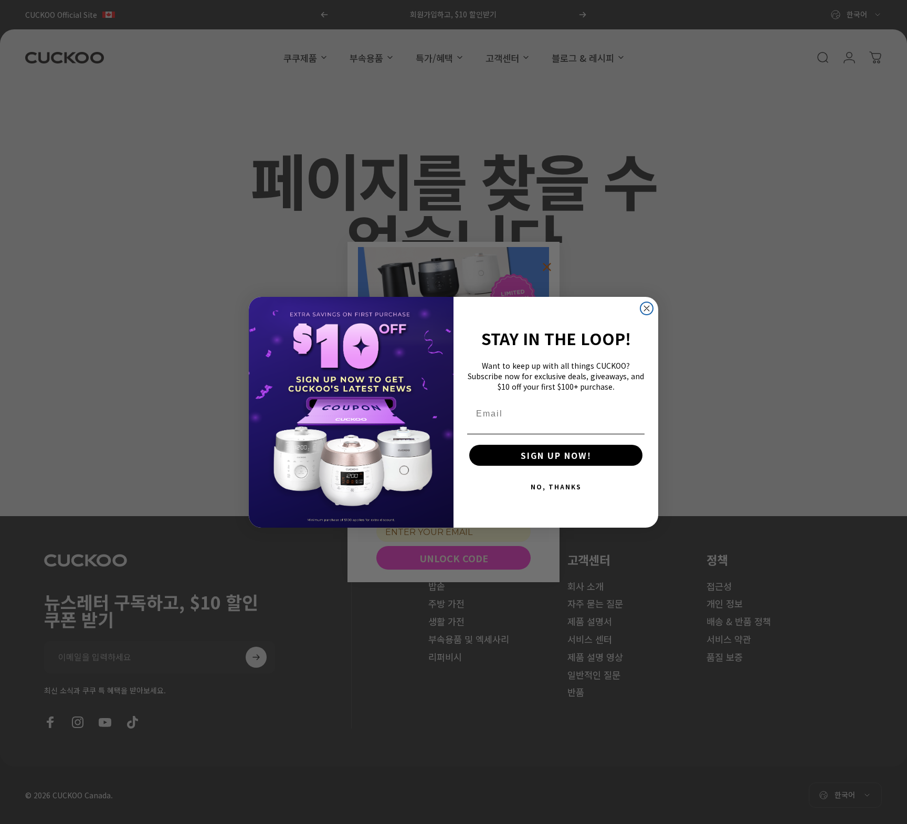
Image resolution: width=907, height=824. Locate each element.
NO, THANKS (556, 486)
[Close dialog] (646, 308)
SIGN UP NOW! (556, 455)
